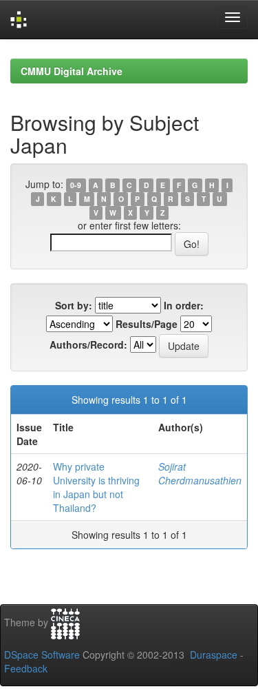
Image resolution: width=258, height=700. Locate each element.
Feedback (25, 668)
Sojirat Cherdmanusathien (199, 473)
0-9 (75, 185)
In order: (184, 305)
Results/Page (147, 324)
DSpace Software (42, 654)
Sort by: (73, 305)
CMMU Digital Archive (71, 71)
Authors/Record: (88, 344)
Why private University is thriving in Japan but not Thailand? (96, 487)
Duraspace (213, 654)
